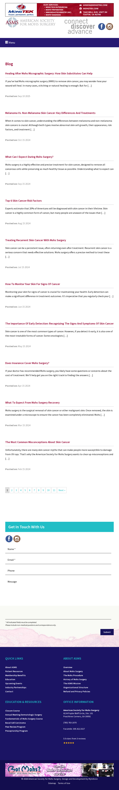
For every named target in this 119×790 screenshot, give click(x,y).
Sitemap (52, 783)
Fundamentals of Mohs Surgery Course (24, 718)
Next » (62, 490)
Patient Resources (14, 671)
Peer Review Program (15, 726)
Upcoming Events (13, 683)
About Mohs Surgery (73, 671)
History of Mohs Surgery (75, 679)
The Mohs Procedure (73, 675)
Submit (107, 632)
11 (54, 490)
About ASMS (11, 667)
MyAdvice (93, 778)
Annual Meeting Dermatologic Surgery (23, 714)
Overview (67, 667)
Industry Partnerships (15, 687)
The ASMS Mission (72, 683)
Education (10, 679)
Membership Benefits (15, 675)
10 (48, 490)
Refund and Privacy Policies (76, 691)
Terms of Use (64, 783)
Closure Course (12, 710)
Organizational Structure (75, 687)
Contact (9, 691)
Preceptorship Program (16, 730)
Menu (11, 42)
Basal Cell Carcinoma (15, 722)
